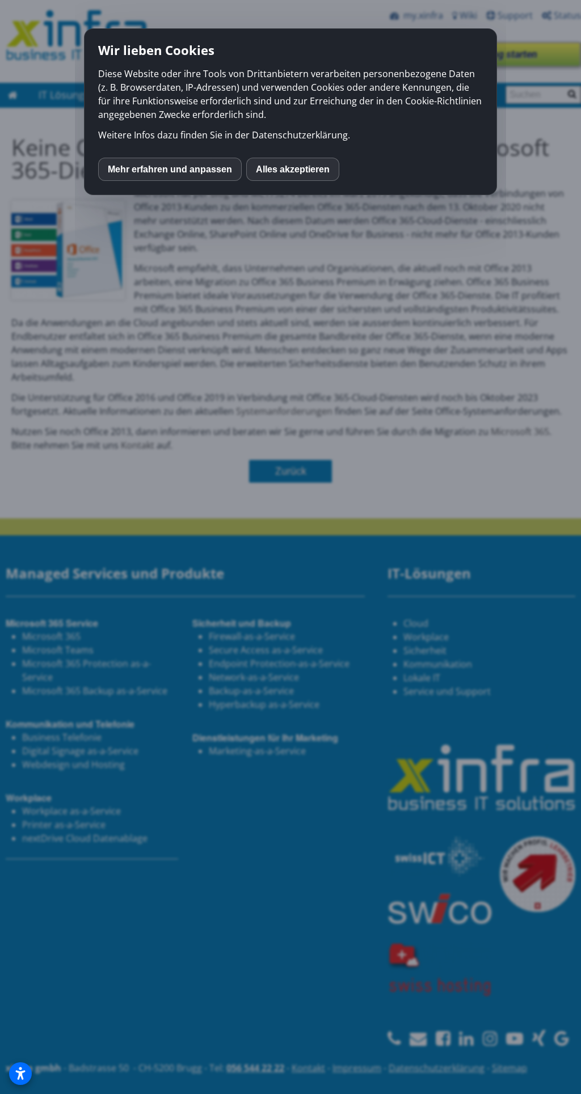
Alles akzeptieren (293, 169)
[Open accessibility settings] (20, 1073)
